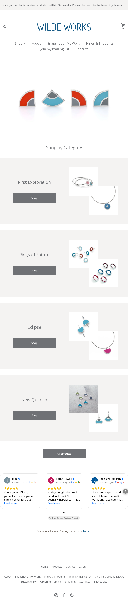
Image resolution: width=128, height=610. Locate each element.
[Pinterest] (71, 595)
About (36, 43)
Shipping (70, 581)
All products (64, 453)
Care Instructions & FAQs (109, 576)
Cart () (83, 566)
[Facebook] (64, 595)
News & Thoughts (99, 43)
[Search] (5, 27)
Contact (82, 49)
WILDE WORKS (64, 27)
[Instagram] (56, 595)
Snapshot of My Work (63, 43)
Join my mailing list (54, 49)
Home (44, 566)
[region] (64, 5)
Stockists (84, 581)
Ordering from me (51, 581)
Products (57, 566)
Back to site (100, 581)
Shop (34, 198)
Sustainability (29, 581)
